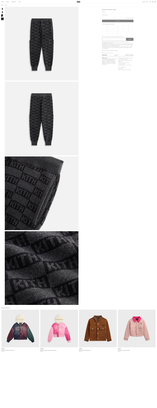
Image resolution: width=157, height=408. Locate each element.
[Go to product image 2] (2, 12)
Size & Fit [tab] (116, 54)
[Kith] (78, 2)
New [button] (2, 1)
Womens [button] (14, 1)
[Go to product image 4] (2, 19)
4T (128, 26)
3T (117, 26)
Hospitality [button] (145, 1)
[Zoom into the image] (41, 44)
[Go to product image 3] (2, 15)
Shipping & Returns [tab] (129, 54)
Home (2, 5)
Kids (6, 5)
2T (107, 26)
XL (117, 33)
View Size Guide (130, 18)
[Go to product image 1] (2, 9)
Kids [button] (20, 1)
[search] (152, 1)
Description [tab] (104, 54)
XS (107, 30)
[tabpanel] (117, 63)
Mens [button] (7, 1)
